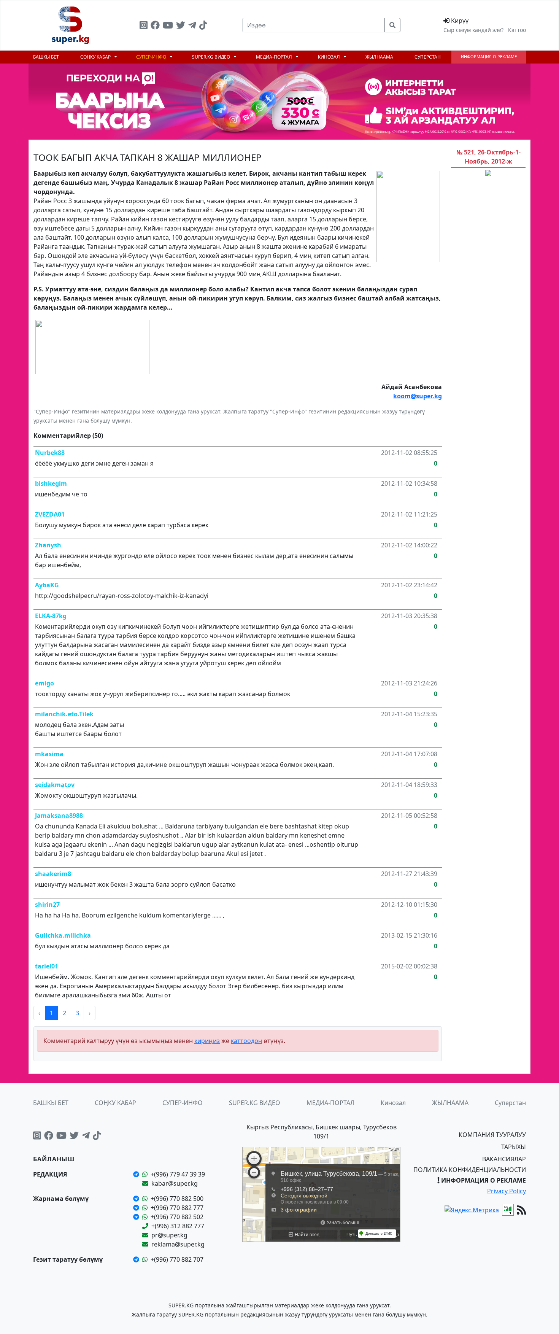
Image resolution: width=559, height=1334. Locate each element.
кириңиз (207, 1041)
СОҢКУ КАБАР (96, 57)
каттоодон (246, 1041)
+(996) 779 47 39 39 (178, 1174)
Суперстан (427, 57)
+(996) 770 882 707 (177, 1259)
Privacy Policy (506, 1191)
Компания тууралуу (492, 1134)
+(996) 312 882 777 (177, 1226)
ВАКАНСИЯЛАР (504, 1159)
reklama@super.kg (178, 1244)
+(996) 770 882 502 (177, 1217)
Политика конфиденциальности (469, 1169)
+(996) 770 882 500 (177, 1198)
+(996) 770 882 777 (177, 1208)
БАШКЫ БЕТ (46, 57)
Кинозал (329, 57)
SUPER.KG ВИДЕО (211, 57)
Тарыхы (513, 1147)
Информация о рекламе (489, 56)
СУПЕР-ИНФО (151, 57)
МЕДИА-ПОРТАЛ (274, 57)
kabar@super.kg (174, 1183)
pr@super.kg (169, 1235)
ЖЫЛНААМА (379, 57)
